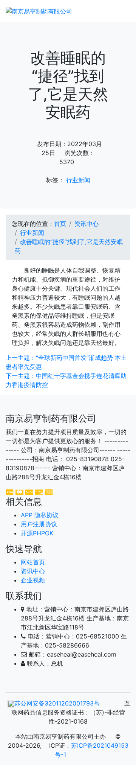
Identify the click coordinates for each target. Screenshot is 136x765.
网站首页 (33, 562)
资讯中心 (86, 223)
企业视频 (33, 580)
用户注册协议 (39, 524)
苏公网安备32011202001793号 (57, 703)
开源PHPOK (37, 533)
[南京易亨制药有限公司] (39, 11)
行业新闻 (78, 180)
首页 (60, 223)
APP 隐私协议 (40, 515)
